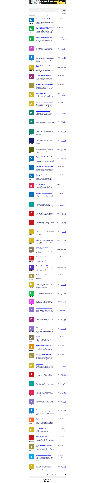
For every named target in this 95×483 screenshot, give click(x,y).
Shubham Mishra (63, 375)
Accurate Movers (63, 104)
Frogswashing (64, 141)
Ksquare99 (64, 302)
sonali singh (64, 457)
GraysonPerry (64, 294)
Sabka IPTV (64, 132)
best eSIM (64, 320)
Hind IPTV (64, 113)
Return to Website (31, 8)
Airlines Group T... (63, 310)
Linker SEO (64, 95)
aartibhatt (64, 384)
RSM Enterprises (63, 285)
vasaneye (64, 168)
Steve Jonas (64, 232)
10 (62, 15)
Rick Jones (64, 366)
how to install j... (63, 430)
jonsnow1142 (64, 411)
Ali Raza (64, 214)
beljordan (64, 356)
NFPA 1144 (64, 39)
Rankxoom (64, 447)
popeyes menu (64, 58)
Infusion (64, 86)
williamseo (64, 186)
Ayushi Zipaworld (63, 393)
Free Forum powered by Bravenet (47, 479)
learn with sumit (63, 205)
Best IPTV (64, 122)
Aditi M (64, 77)
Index (36, 8)
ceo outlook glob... (63, 329)
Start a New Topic (31, 15)
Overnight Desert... (63, 49)
